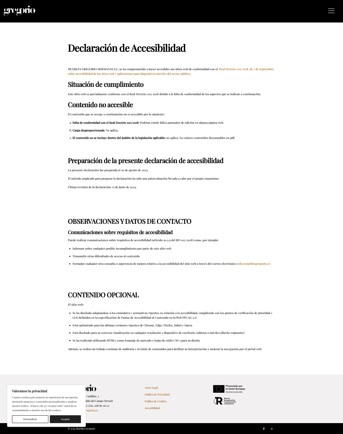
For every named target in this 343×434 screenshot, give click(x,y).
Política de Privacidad (157, 394)
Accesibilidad (152, 408)
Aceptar (65, 419)
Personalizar (30, 419)
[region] (46, 406)
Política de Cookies (156, 401)
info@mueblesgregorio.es (253, 263)
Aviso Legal (151, 387)
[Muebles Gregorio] (19, 14)
